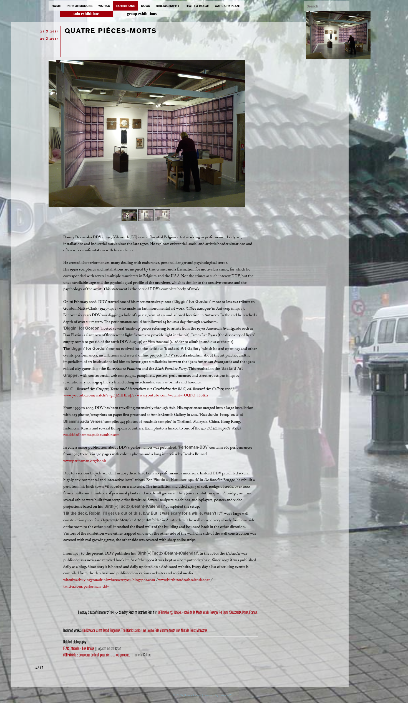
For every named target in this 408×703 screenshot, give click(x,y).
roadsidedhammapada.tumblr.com (91, 434)
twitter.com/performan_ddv (86, 586)
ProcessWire (227, 695)
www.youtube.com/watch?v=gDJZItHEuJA (98, 395)
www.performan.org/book (84, 460)
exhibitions (125, 6)
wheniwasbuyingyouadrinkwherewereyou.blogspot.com (109, 579)
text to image (197, 6)
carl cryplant (228, 6)
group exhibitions (142, 14)
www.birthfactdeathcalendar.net (184, 579)
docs (145, 6)
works (104, 6)
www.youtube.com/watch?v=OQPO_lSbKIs (172, 395)
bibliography (167, 6)
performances (79, 6)
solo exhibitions (86, 14)
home (56, 6)
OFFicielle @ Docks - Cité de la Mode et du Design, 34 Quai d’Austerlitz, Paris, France (207, 612)
